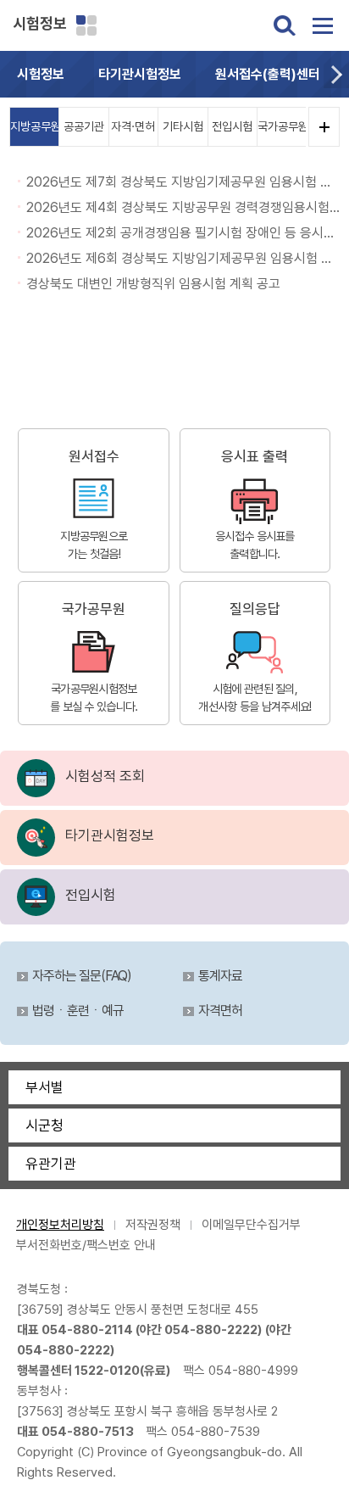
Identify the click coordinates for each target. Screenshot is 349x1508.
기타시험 (183, 126)
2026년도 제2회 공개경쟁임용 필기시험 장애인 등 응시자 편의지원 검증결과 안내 (183, 233)
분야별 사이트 (86, 25)
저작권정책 (152, 1224)
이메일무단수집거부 (251, 1224)
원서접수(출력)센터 (267, 74)
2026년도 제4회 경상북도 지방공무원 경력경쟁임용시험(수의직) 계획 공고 (183, 207)
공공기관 (84, 126)
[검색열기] (285, 25)
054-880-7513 (88, 1431)
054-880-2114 (87, 1330)
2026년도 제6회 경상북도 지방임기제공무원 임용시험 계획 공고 (183, 258)
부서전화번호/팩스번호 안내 (86, 1245)
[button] (336, 74)
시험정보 (40, 23)
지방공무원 (34, 126)
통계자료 (220, 976)
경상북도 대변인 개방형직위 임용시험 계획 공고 (153, 284)
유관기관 (50, 1163)
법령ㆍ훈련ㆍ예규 (78, 1011)
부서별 (44, 1087)
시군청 (44, 1125)
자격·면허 (133, 126)
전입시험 (232, 126)
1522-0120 (107, 1370)
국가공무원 (282, 126)
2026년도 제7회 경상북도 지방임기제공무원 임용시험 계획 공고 (183, 182)
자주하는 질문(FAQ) (81, 976)
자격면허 (220, 1011)
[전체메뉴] (323, 25)
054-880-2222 (211, 1330)
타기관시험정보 (139, 74)
